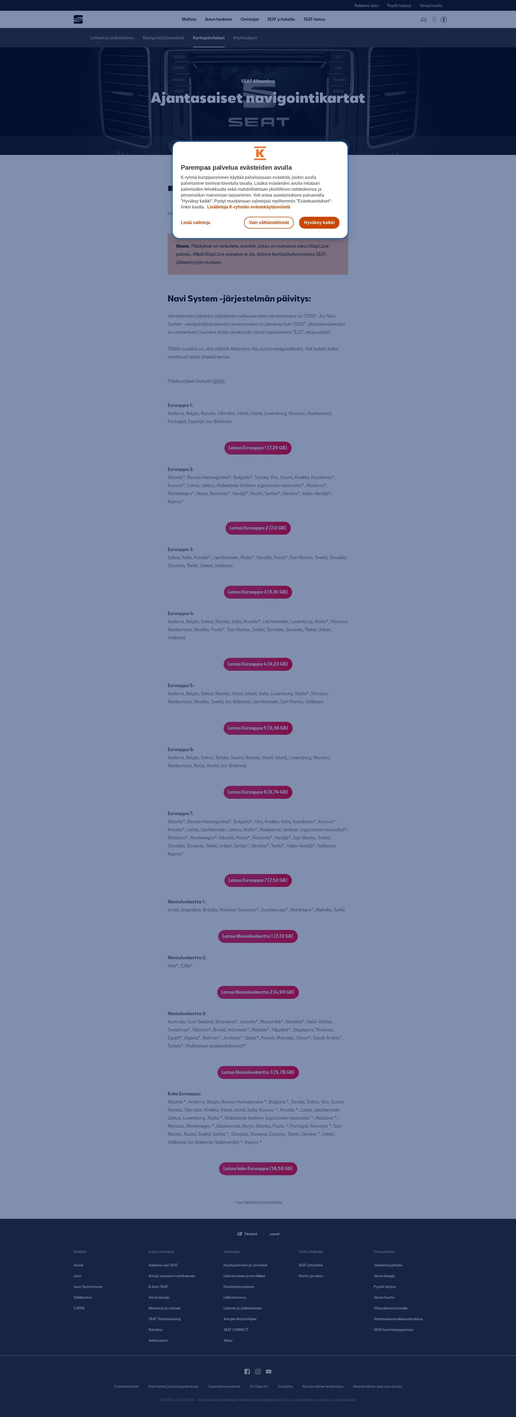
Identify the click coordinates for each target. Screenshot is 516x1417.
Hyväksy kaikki (319, 222)
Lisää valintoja (195, 222)
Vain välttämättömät (269, 222)
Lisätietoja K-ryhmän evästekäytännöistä (248, 207)
